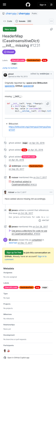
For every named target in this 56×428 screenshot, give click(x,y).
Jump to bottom (9, 68)
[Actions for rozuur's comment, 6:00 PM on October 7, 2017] (51, 192)
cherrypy (11, 13)
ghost (11, 74)
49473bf (45, 220)
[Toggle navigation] (4, 4)
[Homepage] (28, 4)
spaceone (9, 86)
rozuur (11, 192)
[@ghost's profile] (5, 75)
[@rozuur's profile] (5, 192)
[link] (15, 165)
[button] (47, 103)
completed (37, 240)
